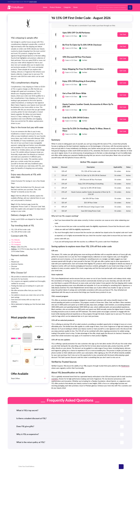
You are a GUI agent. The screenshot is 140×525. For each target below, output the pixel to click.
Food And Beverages (75, 494)
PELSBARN (41, 484)
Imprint (86, 512)
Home (45, 7)
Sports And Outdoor (75, 490)
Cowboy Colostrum (23, 481)
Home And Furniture (75, 484)
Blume (40, 490)
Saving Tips (111, 494)
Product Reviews (55, 7)
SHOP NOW (33, 1)
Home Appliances (74, 500)
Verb (39, 481)
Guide (110, 490)
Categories (67, 7)
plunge (19, 490)
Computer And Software (76, 497)
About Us (94, 512)
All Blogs (111, 500)
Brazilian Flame (42, 487)
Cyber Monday (112, 484)
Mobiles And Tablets (75, 487)
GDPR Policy (65, 512)
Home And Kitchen (75, 481)
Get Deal (123, 34)
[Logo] (16, 7)
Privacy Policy (54, 512)
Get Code (123, 58)
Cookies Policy (77, 512)
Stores (75, 7)
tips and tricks (112, 497)
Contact (45, 512)
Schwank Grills (21, 484)
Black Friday (112, 481)
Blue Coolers (20, 487)
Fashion (110, 487)
